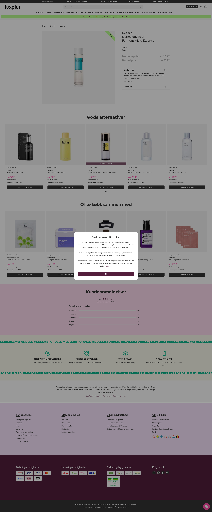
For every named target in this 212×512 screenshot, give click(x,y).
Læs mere (109, 266)
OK (106, 274)
